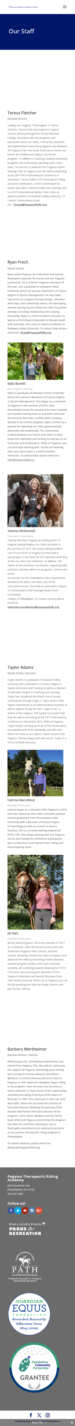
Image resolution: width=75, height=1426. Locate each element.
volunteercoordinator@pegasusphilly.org (33, 607)
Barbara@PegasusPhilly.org (24, 1147)
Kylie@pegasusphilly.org (21, 459)
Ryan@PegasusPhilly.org (36, 332)
